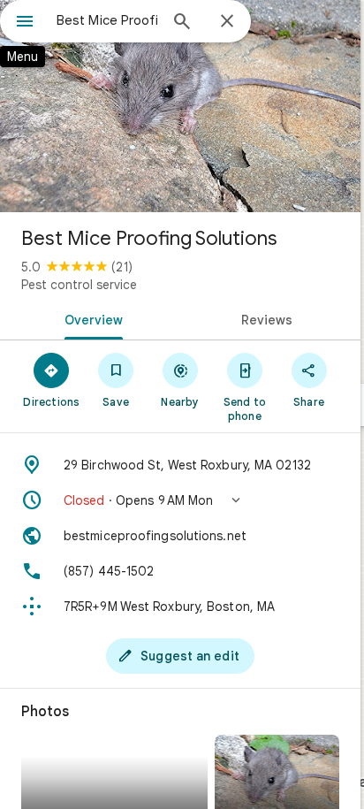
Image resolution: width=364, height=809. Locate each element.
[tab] (90, 318)
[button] (180, 500)
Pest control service (79, 285)
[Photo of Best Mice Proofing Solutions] (180, 106)
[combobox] (107, 20)
